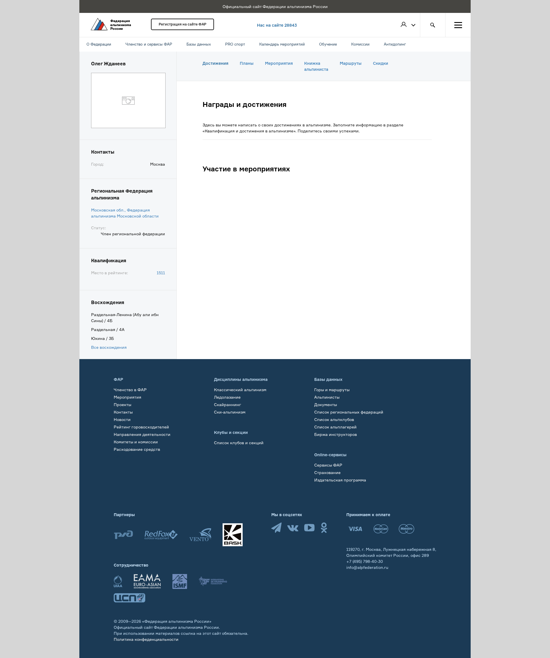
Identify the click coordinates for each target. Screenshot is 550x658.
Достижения (215, 63)
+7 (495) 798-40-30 (364, 561)
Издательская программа (340, 479)
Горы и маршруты (331, 389)
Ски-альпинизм (229, 412)
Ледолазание (227, 397)
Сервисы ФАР (328, 465)
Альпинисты (326, 397)
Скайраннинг (227, 404)
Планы (247, 63)
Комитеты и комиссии (136, 441)
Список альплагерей (335, 426)
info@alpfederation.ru (367, 567)
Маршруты (351, 63)
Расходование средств (137, 449)
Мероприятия (279, 63)
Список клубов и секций (239, 442)
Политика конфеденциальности (146, 639)
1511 (161, 272)
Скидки (380, 63)
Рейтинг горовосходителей (141, 426)
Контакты (123, 412)
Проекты (122, 404)
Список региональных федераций (348, 412)
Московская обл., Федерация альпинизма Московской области (125, 212)
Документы (325, 404)
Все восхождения (109, 347)
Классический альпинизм (240, 389)
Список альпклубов (334, 419)
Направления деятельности (142, 434)
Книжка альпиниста (316, 66)
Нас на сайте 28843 (277, 25)
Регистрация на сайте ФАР (182, 24)
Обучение (123, 456)
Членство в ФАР (130, 389)
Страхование (327, 472)
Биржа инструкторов (335, 434)
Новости (122, 419)
